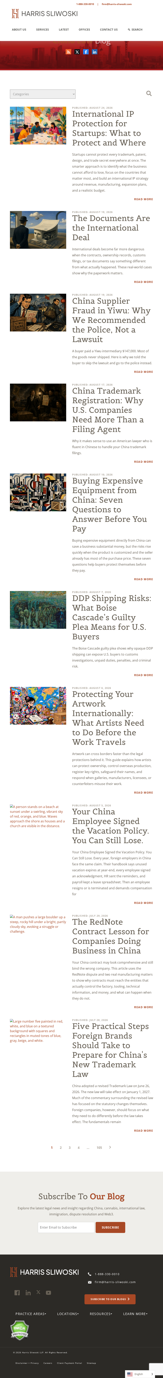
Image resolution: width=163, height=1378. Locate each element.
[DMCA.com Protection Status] (19, 1330)
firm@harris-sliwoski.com (117, 4)
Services (42, 29)
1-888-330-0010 (85, 4)
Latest (64, 29)
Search (137, 29)
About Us (19, 29)
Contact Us (109, 29)
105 (99, 1147)
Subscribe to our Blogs (109, 1299)
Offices (84, 29)
